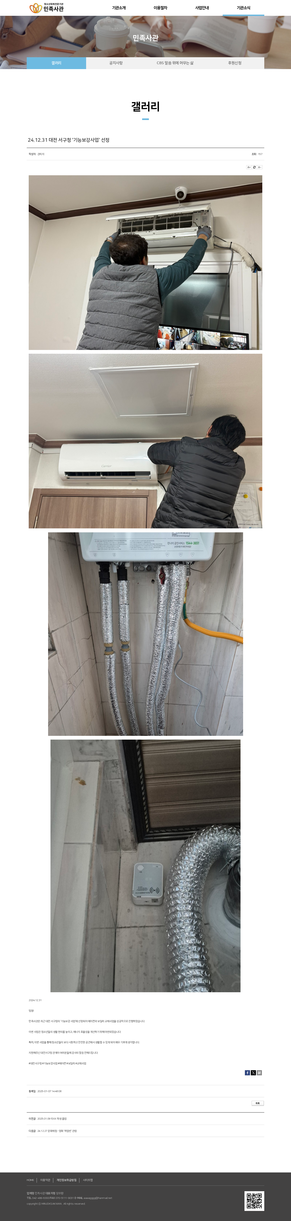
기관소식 (243, 8)
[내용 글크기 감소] (259, 167)
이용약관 (45, 1180)
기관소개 (119, 8)
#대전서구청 (35, 1063)
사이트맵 (88, 1180)
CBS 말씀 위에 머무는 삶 (175, 63)
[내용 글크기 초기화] (254, 167)
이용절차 (160, 8)
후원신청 (234, 63)
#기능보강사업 (49, 1063)
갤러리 (56, 63)
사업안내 (202, 8)
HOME (30, 1180)
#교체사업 (80, 1063)
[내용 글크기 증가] (249, 167)
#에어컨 (62, 1063)
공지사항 (115, 63)
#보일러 (71, 1063)
